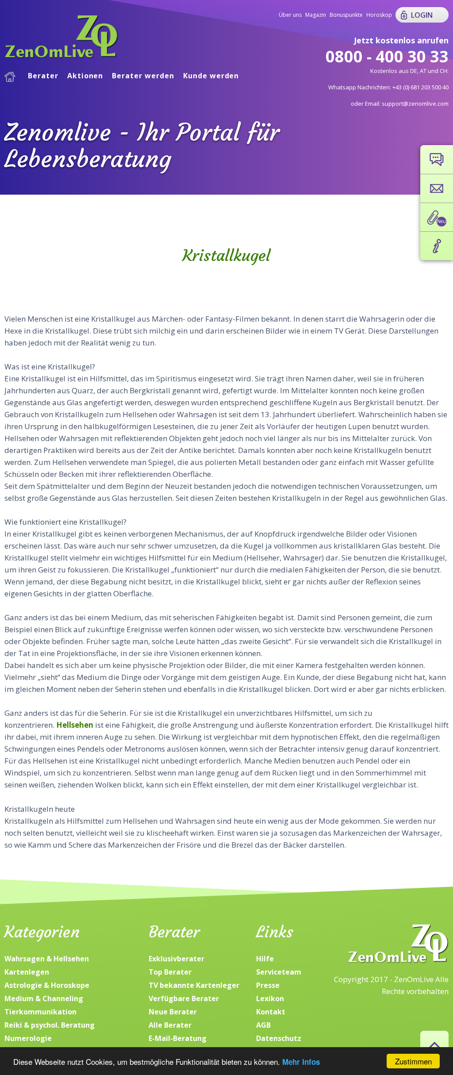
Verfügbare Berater (184, 998)
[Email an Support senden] (436, 188)
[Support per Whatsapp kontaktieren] (436, 159)
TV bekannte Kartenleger (194, 985)
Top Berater (170, 972)
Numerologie (28, 1038)
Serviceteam (278, 972)
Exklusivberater (176, 959)
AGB (263, 1025)
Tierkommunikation (40, 1012)
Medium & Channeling (43, 998)
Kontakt (270, 1012)
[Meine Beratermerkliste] (436, 217)
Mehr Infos (301, 1061)
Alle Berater (170, 1025)
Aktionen (85, 76)
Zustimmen (413, 1061)
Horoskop (379, 15)
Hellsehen (74, 725)
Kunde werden (211, 76)
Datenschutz (278, 1038)
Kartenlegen (26, 972)
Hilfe (265, 959)
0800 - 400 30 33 (387, 56)
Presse (268, 985)
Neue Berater (173, 1012)
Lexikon (270, 998)
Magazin (315, 15)
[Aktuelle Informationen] (436, 246)
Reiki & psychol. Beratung (49, 1025)
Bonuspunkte (346, 15)
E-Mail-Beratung (178, 1038)
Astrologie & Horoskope (46, 985)
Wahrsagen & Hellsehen (46, 959)
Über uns (290, 15)
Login (422, 15)
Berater (43, 76)
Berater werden (143, 76)
